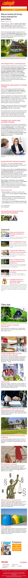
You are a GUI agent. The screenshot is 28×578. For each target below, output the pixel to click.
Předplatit (16, 544)
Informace (4, 567)
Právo (11, 21)
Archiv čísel (17, 550)
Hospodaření (6, 21)
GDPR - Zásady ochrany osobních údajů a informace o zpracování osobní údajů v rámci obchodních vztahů (14, 576)
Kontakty (20, 566)
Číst (17, 546)
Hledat (14, 9)
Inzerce (13, 566)
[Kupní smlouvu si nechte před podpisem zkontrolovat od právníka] (14, 218)
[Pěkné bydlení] (4, 562)
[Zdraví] (23, 562)
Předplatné (15, 564)
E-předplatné (5, 566)
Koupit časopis (16, 548)
